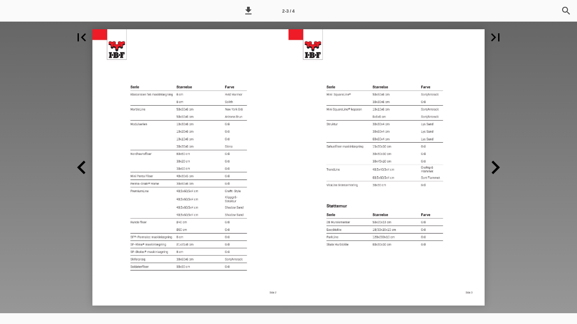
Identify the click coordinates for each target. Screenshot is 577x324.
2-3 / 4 (288, 11)
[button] (248, 11)
